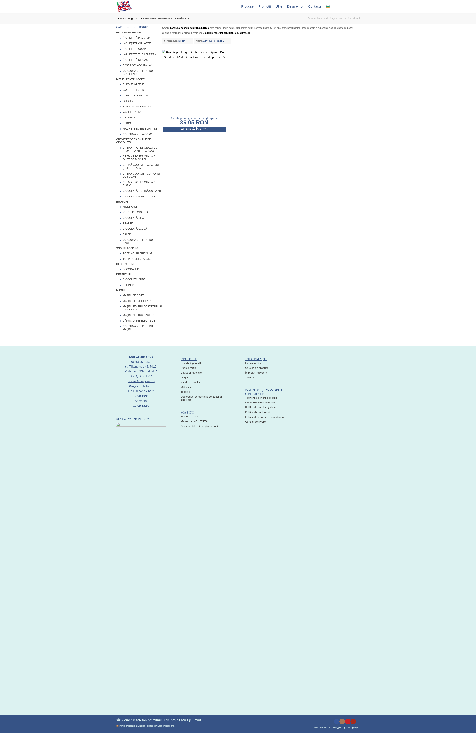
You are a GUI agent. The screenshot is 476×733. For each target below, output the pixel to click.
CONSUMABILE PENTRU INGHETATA (138, 72)
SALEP (127, 234)
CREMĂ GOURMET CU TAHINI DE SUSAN (141, 175)
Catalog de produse (256, 367)
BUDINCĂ (128, 285)
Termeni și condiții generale (261, 397)
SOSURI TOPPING (127, 248)
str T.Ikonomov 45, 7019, (141, 366)
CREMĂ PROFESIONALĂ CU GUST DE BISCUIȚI (140, 158)
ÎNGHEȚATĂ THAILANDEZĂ (139, 54)
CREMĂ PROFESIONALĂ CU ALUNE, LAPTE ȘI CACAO (140, 149)
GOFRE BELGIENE (134, 89)
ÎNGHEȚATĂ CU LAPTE (137, 43)
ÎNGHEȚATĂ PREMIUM (136, 37)
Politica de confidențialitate (260, 407)
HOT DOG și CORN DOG (138, 106)
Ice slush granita (190, 382)
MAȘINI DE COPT (133, 295)
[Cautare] (336, 6)
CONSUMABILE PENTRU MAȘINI (138, 328)
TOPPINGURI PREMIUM (137, 253)
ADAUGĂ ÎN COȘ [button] (194, 129)
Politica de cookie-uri (257, 412)
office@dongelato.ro (141, 381)
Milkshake (186, 387)
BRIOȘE (127, 123)
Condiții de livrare (255, 421)
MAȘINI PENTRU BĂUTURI (139, 315)
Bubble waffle (189, 367)
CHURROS (129, 117)
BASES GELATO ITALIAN (138, 65)
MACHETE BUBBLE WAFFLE (140, 128)
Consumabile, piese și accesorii (199, 426)
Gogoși (185, 377)
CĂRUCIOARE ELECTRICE (139, 320)
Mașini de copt (189, 416)
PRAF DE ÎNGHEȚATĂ (129, 32)
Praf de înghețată (191, 363)
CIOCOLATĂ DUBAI (134, 279)
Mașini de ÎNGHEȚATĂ (194, 421)
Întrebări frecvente (256, 372)
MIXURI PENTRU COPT (130, 79)
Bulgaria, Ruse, (141, 361)
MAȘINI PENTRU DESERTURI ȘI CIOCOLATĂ (142, 308)
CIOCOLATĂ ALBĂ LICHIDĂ (139, 196)
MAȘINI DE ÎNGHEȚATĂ (137, 300)
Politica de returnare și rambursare (265, 417)
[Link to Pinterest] (347, 721)
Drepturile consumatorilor (260, 402)
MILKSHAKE (130, 206)
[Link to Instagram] (342, 721)
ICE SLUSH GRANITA (135, 212)
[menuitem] (247, 6)
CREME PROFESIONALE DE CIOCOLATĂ (133, 141)
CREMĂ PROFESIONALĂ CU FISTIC (140, 184)
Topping (185, 391)
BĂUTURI (122, 201)
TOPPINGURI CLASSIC (137, 258)
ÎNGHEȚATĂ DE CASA (136, 59)
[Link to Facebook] (336, 721)
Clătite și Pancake (191, 372)
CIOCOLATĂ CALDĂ (135, 228)
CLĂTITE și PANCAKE (136, 95)
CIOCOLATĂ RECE (134, 217)
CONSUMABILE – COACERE (140, 134)
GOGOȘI (128, 101)
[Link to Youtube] (353, 721)
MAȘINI (120, 290)
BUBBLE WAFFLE (133, 84)
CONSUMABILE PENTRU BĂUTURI (138, 241)
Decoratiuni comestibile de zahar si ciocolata (201, 398)
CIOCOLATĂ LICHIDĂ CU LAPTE (142, 190)
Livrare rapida (253, 363)
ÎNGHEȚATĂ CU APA (135, 48)
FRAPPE (128, 223)
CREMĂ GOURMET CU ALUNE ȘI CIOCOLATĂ (141, 166)
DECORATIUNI (125, 264)
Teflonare (250, 377)
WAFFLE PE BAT (133, 111)
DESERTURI (123, 274)
